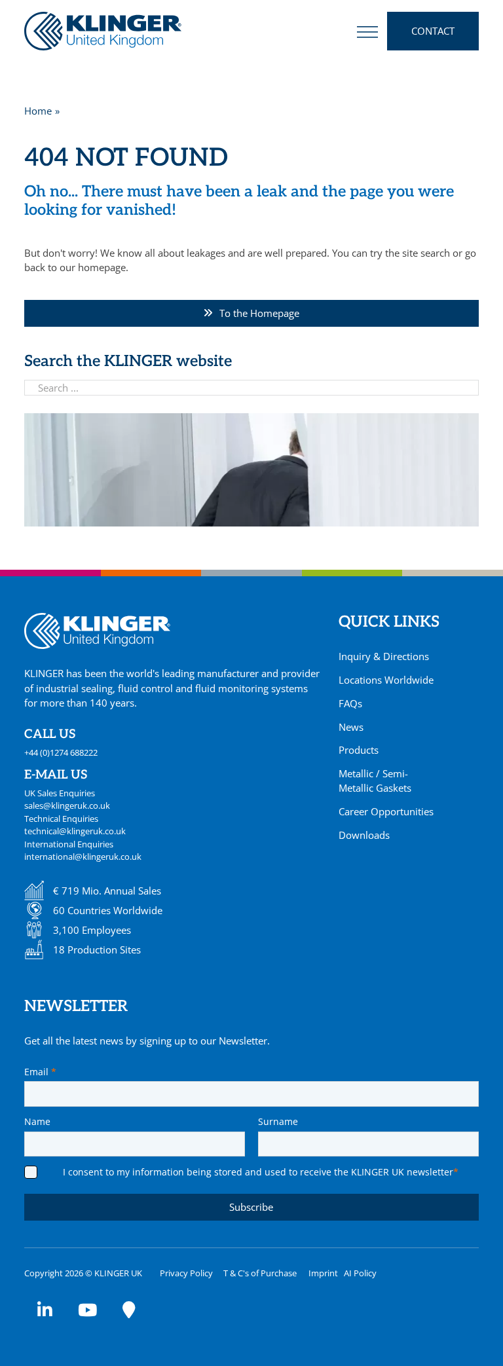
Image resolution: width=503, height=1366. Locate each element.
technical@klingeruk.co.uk (75, 831)
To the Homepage (259, 313)
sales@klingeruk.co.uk (67, 805)
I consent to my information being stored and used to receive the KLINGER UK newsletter (260, 1172)
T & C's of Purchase (260, 1273)
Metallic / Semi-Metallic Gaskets (375, 780)
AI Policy (360, 1273)
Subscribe (251, 1206)
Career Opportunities (386, 811)
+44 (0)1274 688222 (61, 752)
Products (359, 749)
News (351, 726)
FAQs (350, 703)
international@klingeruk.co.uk (82, 856)
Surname (278, 1121)
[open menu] (367, 31)
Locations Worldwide (386, 679)
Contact (433, 30)
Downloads (364, 834)
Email (40, 1071)
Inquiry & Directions (384, 656)
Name (37, 1121)
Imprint (323, 1273)
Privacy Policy (186, 1273)
